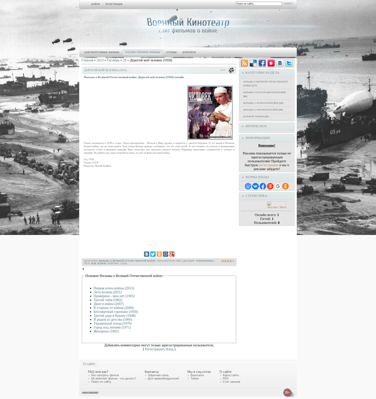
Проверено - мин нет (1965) (114, 296)
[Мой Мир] (165, 254)
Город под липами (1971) (112, 327)
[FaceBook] (262, 63)
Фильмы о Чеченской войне (261, 103)
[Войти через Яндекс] (270, 186)
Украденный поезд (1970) (112, 323)
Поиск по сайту (101, 381)
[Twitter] (153, 254)
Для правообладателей (163, 378)
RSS (226, 378)
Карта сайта (231, 375)
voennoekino (205, 261)
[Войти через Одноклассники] (285, 186)
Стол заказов (231, 381)
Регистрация (114, 4)
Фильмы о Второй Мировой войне (264, 92)
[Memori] (271, 63)
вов (93, 263)
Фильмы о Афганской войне (260, 110)
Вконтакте (197, 375)
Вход (169, 349)
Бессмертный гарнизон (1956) (116, 312)
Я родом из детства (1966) (113, 319)
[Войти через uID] (248, 186)
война (101, 263)
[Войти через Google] (277, 186)
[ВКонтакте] (146, 254)
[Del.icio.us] (253, 63)
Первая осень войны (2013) (114, 288)
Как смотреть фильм (105, 375)
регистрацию (269, 165)
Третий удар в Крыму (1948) (115, 315)
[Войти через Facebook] (263, 186)
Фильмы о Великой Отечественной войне (127, 261)
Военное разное (253, 116)
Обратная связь (158, 375)
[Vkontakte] (280, 63)
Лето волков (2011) (108, 292)
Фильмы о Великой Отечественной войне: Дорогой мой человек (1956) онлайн (134, 77)
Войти (95, 4)
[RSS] (244, 63)
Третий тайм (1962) (108, 300)
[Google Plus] (172, 254)
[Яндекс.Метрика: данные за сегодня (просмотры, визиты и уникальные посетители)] (276, 204)
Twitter (195, 378)
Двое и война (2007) (109, 304)
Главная (87, 60)
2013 (100, 60)
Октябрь (113, 60)
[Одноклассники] (159, 254)
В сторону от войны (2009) (114, 308)
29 (124, 60)
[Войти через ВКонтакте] (255, 186)
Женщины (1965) (106, 331)
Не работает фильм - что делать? (113, 378)
